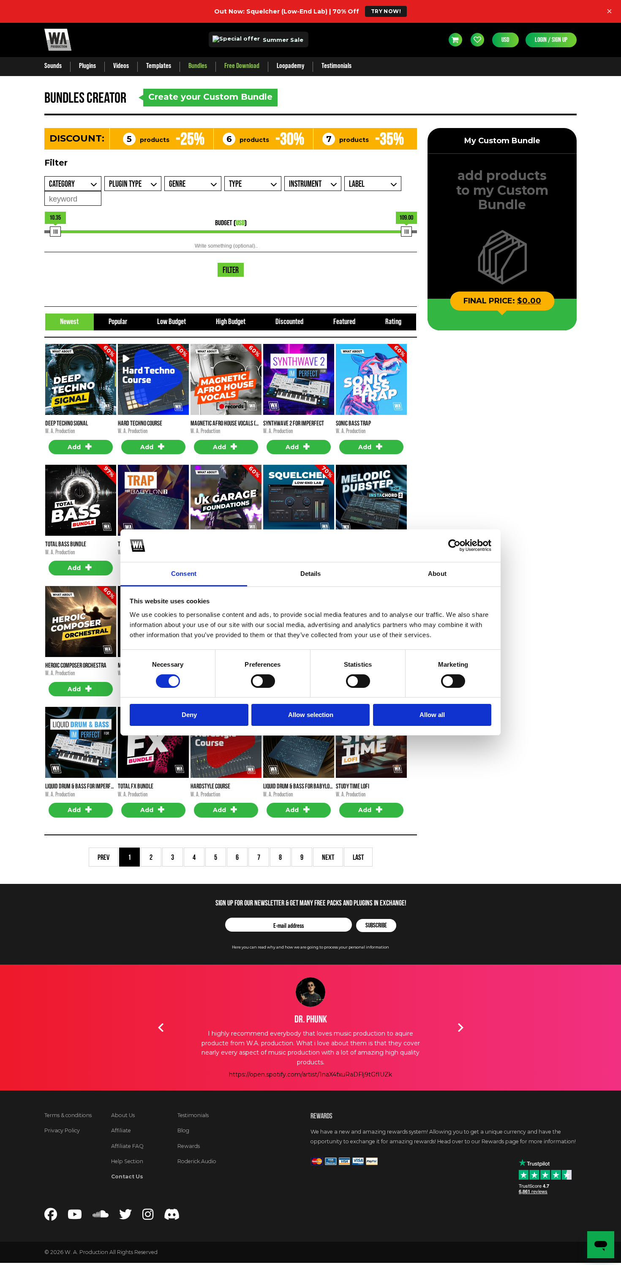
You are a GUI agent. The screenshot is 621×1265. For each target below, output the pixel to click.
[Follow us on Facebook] (50, 1217)
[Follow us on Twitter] (125, 1217)
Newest (69, 322)
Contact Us (127, 1176)
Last (358, 857)
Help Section (127, 1161)
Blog (183, 1130)
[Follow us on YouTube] (75, 1217)
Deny (189, 714)
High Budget (230, 322)
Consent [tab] (183, 573)
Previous (160, 1027)
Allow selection (310, 714)
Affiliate (121, 1130)
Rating (393, 322)
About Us (123, 1115)
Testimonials (193, 1115)
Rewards (188, 1146)
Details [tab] (310, 573)
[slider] (55, 231)
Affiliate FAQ (127, 1146)
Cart (455, 39)
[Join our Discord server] (172, 1217)
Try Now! (386, 11)
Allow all (432, 714)
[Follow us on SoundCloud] (101, 1217)
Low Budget (171, 322)
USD (505, 39)
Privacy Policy (62, 1130)
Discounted (289, 322)
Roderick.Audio (196, 1161)
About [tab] (437, 573)
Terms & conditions (68, 1115)
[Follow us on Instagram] (147, 1217)
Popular (118, 322)
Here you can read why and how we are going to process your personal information (310, 947)
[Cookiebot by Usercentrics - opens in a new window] (454, 545)
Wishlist (477, 39)
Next (328, 857)
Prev (103, 857)
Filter (231, 270)
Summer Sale (282, 39)
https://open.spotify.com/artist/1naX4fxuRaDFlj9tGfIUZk (310, 1074)
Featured (344, 322)
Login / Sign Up (551, 39)
